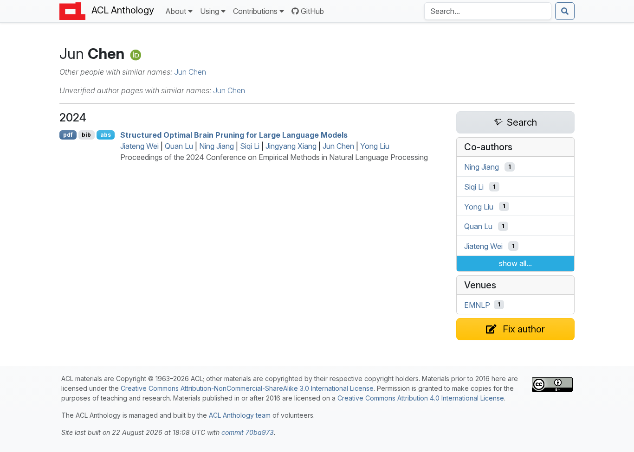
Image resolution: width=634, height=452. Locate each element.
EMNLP (477, 304)
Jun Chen (190, 71)
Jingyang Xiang (291, 146)
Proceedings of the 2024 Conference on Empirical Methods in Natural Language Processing (274, 157)
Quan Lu (179, 146)
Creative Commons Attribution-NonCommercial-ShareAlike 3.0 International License (247, 388)
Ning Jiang (216, 146)
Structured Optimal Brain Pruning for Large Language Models (234, 135)
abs (105, 134)
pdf (68, 134)
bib (86, 134)
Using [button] (209, 11)
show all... (515, 263)
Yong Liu (374, 146)
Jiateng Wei (139, 146)
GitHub (312, 11)
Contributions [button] (255, 11)
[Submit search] (565, 11)
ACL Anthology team (240, 415)
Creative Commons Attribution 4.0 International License (420, 398)
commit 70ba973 (247, 432)
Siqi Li (249, 146)
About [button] (175, 11)
